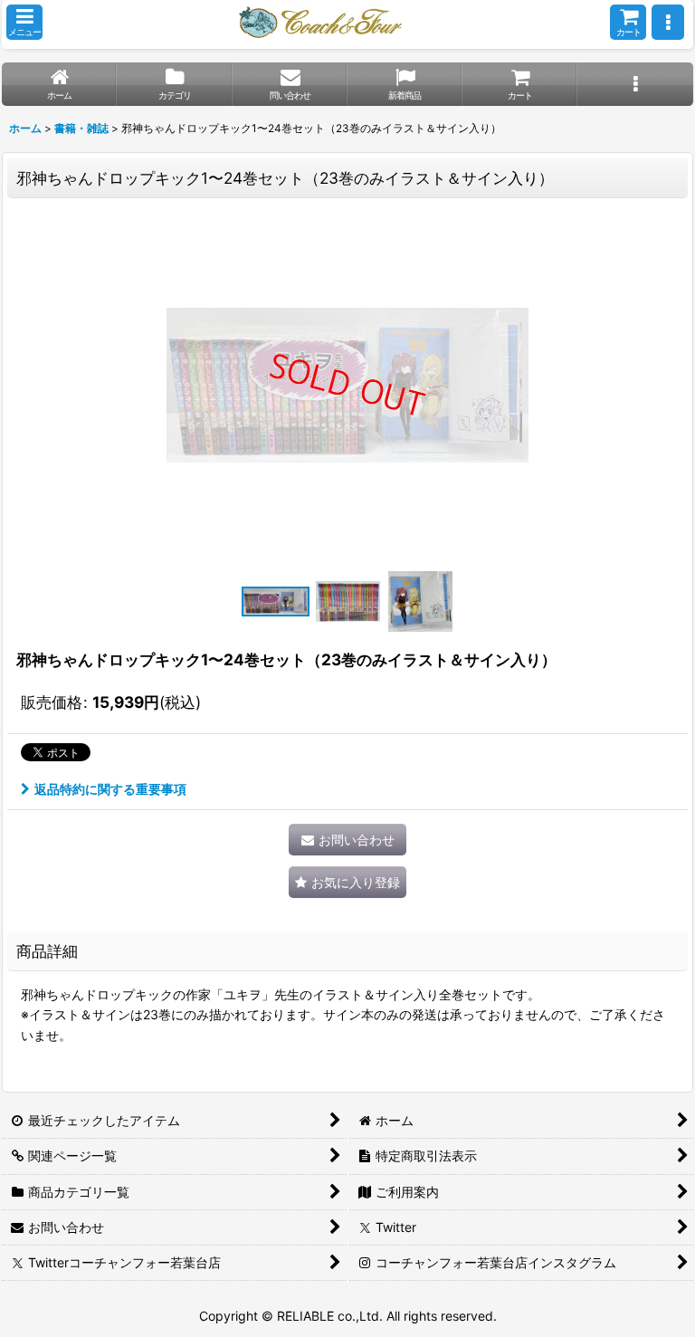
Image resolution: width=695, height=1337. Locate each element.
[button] (24, 22)
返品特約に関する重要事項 (110, 789)
